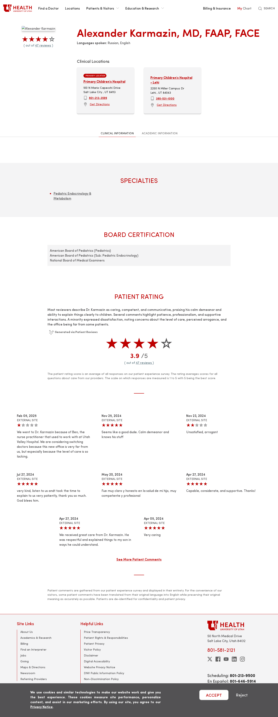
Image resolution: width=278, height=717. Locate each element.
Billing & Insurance (217, 8)
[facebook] (218, 659)
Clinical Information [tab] (117, 133)
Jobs (23, 655)
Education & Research (142, 8)
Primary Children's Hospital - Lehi (171, 79)
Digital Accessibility (97, 661)
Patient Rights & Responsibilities (106, 638)
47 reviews (43, 45)
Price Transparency (97, 632)
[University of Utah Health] (17, 8)
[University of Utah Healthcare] (234, 625)
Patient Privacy (94, 643)
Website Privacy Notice (99, 667)
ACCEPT (214, 695)
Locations (72, 8)
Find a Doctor (48, 8)
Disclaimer (91, 655)
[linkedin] (234, 659)
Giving (24, 661)
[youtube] (226, 659)
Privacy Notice (41, 706)
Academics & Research (35, 638)
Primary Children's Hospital (104, 81)
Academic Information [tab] (159, 133)
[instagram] (242, 659)
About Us (26, 632)
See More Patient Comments (139, 559)
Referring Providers (33, 679)
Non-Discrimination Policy (101, 679)
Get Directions (100, 104)
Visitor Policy (92, 649)
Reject (242, 695)
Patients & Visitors (100, 8)
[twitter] (209, 659)
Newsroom (27, 673)
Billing (24, 643)
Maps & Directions (32, 667)
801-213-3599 (98, 98)
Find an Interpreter (33, 649)
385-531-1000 (165, 98)
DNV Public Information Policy (104, 673)
